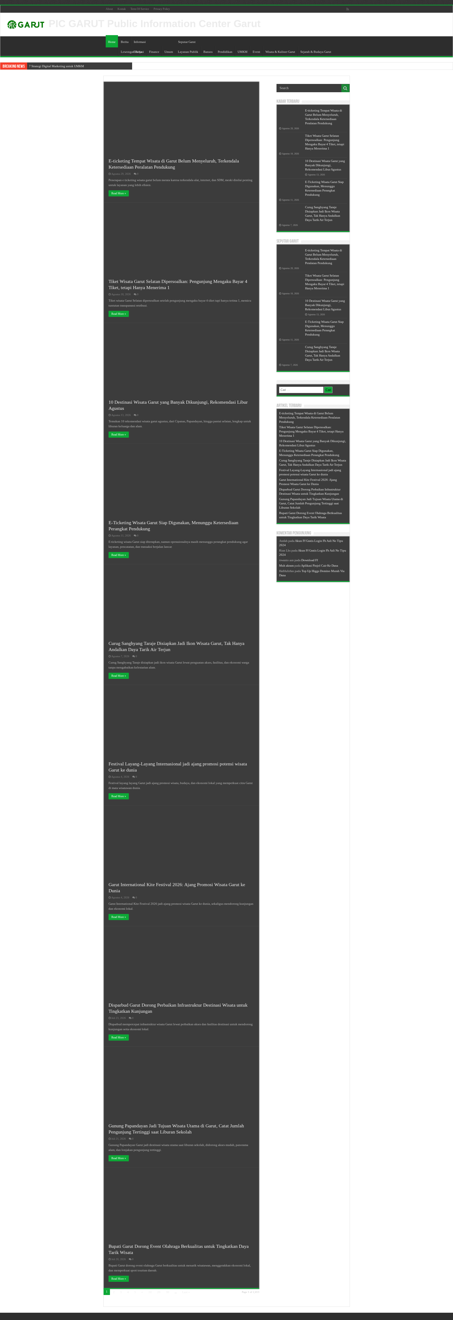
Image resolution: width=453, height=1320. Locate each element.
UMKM (242, 52)
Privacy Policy (162, 9)
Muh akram (286, 565)
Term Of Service (139, 9)
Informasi (140, 42)
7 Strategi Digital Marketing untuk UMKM (56, 66)
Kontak (121, 9)
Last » (186, 1292)
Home (112, 42)
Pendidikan (225, 52)
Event (256, 52)
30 (167, 1292)
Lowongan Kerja (131, 52)
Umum (168, 52)
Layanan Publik (188, 52)
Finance (154, 52)
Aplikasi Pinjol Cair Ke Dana (319, 565)
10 (150, 1292)
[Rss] (347, 9)
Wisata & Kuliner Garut (280, 52)
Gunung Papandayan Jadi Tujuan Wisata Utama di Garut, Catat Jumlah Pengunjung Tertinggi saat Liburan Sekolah (311, 503)
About (109, 9)
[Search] (345, 88)
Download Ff (309, 560)
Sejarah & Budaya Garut (315, 52)
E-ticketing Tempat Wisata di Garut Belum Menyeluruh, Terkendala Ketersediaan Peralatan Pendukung (309, 417)
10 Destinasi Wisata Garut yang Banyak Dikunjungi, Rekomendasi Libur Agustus (325, 165)
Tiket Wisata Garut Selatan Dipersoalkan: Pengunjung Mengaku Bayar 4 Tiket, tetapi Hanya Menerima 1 (311, 431)
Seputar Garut (187, 42)
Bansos (208, 52)
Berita (125, 42)
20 (158, 1292)
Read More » (118, 193)
